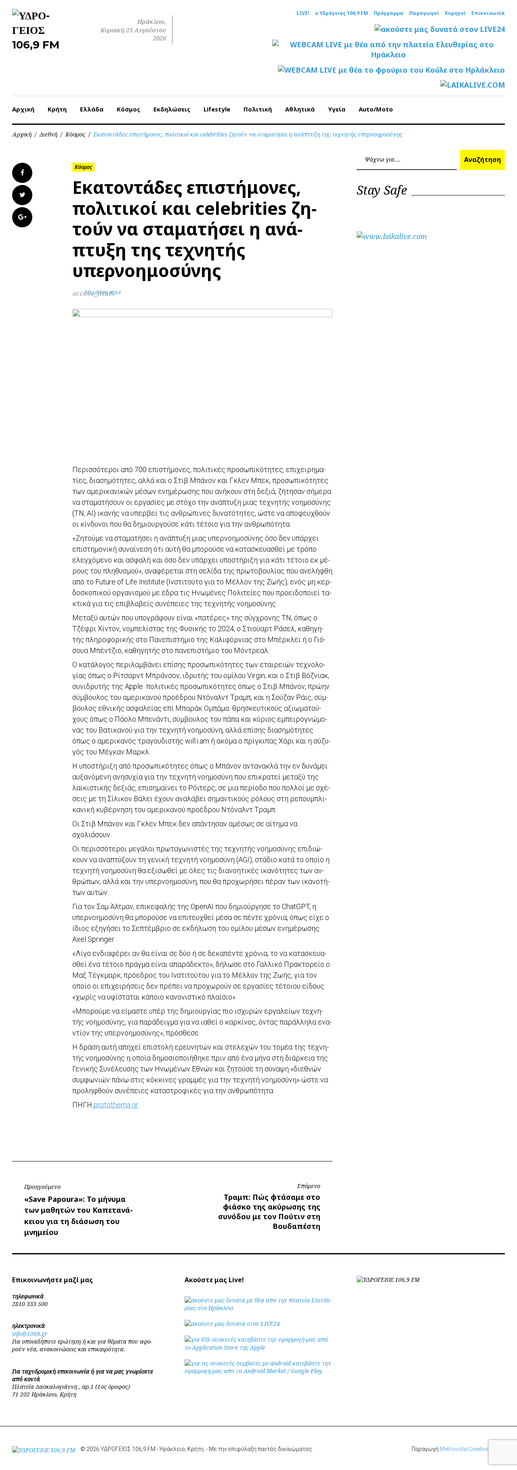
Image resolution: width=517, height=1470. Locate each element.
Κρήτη (57, 109)
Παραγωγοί (424, 13)
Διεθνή (48, 134)
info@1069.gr (30, 1334)
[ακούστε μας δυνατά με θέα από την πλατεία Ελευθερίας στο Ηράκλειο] (259, 1308)
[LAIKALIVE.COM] (472, 85)
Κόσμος (128, 109)
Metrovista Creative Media (472, 1449)
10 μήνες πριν (102, 292)
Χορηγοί (455, 13)
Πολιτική (258, 109)
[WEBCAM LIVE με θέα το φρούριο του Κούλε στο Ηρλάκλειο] (391, 70)
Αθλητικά (300, 109)
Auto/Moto (376, 109)
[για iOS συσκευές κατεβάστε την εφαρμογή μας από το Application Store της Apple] (259, 1347)
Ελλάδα (91, 109)
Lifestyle (217, 109)
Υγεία (336, 109)
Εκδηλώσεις (171, 109)
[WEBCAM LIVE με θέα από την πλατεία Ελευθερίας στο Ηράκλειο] (388, 50)
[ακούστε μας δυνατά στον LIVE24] (439, 29)
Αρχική (23, 109)
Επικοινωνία (488, 13)
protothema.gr (115, 1104)
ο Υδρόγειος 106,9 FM (341, 13)
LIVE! (302, 13)
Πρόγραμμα (389, 13)
